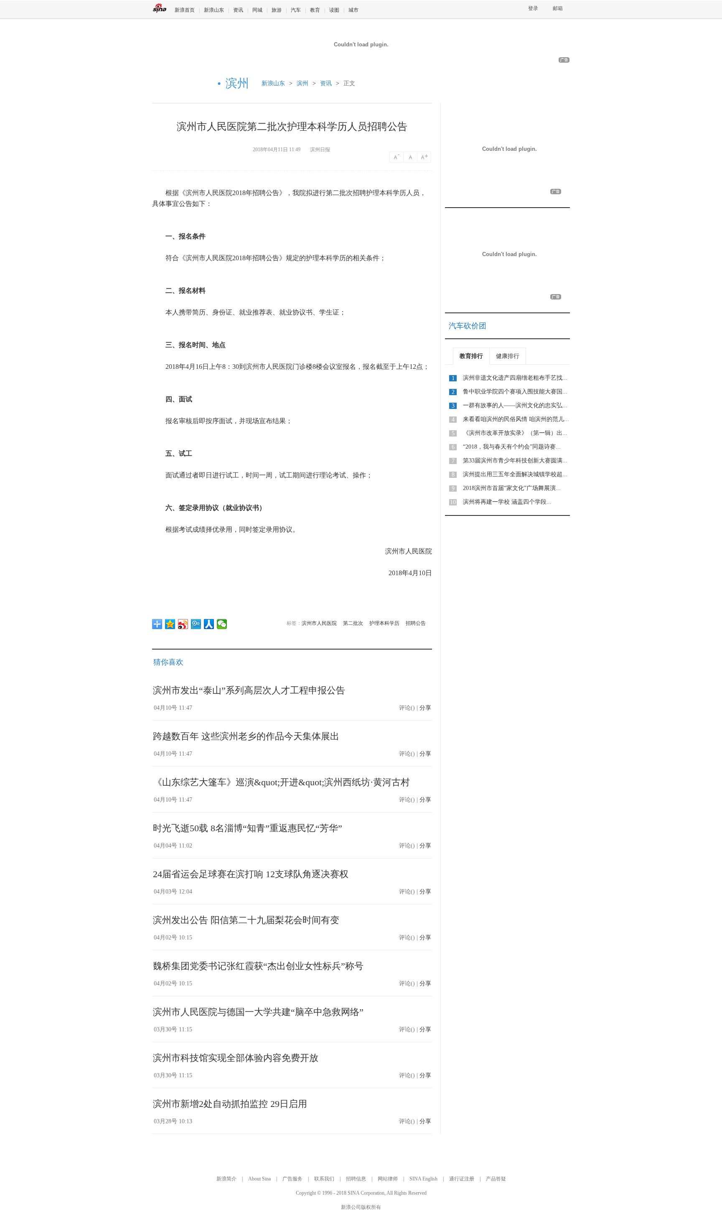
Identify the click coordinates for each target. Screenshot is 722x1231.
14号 (396, 157)
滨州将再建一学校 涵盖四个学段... (507, 502)
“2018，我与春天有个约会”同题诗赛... (512, 447)
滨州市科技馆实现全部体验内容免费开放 (235, 1058)
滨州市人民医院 (319, 623)
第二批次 (353, 623)
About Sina (259, 1179)
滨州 (302, 83)
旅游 (277, 10)
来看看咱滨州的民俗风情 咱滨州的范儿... (516, 419)
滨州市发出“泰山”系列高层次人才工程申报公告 (249, 690)
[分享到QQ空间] (170, 624)
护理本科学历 (384, 623)
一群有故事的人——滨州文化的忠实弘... (515, 405)
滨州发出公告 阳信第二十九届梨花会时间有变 (246, 920)
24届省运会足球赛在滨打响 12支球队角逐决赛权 (250, 874)
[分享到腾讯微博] (196, 624)
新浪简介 (226, 1179)
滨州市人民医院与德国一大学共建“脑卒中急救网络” (258, 1012)
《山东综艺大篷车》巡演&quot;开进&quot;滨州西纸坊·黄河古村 (281, 782)
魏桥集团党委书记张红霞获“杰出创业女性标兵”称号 (258, 966)
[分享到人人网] (209, 624)
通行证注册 (461, 1179)
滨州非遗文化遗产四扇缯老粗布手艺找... (515, 378)
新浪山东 (214, 10)
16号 (411, 157)
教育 (315, 10)
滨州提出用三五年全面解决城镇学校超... (515, 474)
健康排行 (507, 356)
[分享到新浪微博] (183, 624)
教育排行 (471, 356)
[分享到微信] (222, 624)
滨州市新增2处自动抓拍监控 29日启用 (230, 1104)
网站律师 (388, 1179)
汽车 (296, 10)
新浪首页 (185, 10)
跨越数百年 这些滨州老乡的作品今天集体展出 (246, 736)
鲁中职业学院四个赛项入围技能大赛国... (515, 391)
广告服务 (292, 1179)
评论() (407, 708)
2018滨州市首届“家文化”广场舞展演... (512, 488)
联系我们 (324, 1179)
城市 (353, 10)
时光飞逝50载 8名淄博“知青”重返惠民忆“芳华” (247, 828)
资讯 (238, 10)
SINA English (423, 1179)
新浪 (159, 8)
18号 (425, 157)
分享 (425, 708)
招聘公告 (416, 623)
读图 (334, 10)
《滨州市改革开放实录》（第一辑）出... (515, 433)
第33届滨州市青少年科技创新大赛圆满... (515, 460)
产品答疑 (496, 1179)
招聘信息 (356, 1179)
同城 (257, 10)
